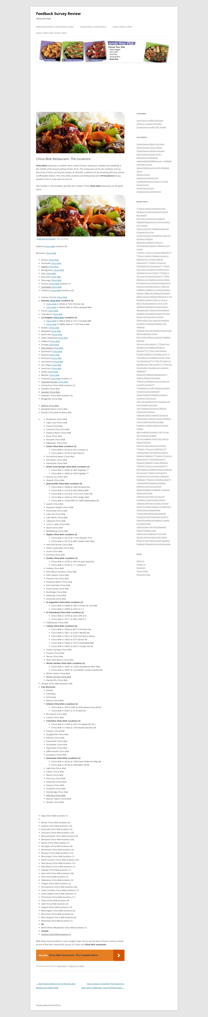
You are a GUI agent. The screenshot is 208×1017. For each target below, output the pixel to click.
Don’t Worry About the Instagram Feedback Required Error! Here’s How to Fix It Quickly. (153, 222)
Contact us (141, 564)
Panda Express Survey (122, 27)
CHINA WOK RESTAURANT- (46, 239)
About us (140, 561)
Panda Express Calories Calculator (151, 151)
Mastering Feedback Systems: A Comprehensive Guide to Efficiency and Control (153, 246)
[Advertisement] (104, 87)
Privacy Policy (142, 571)
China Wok (50, 246)
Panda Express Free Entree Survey (51, 33)
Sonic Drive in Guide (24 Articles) (150, 120)
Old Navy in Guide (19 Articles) (149, 124)
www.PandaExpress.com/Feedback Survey (55, 27)
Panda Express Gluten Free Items (150, 144)
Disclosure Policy (144, 574)
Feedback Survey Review (58, 13)
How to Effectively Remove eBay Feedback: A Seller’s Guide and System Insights (152, 425)
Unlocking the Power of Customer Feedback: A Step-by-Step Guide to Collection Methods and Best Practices (153, 500)
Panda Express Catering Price (149, 191)
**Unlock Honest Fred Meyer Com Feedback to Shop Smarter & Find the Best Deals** (152, 212)
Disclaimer (141, 568)
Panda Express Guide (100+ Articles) (151, 127)
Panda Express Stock (145, 188)
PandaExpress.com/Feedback (93, 27)
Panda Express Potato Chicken (149, 147)
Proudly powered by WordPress (48, 1005)
